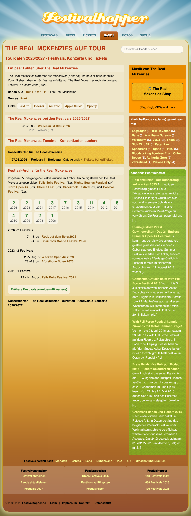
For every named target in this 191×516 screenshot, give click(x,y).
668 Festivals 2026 (157, 482)
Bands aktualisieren (34, 482)
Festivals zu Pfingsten (95, 482)
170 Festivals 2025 (157, 488)
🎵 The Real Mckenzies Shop (157, 91)
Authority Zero (157, 157)
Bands (109, 35)
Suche (145, 35)
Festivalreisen (95, 488)
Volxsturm (139, 139)
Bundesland (104, 461)
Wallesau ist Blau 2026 (54, 126)
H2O (170, 148)
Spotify (92, 106)
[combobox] (152, 49)
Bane (135, 135)
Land (88, 461)
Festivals (49, 35)
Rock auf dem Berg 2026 (59, 236)
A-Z (129, 461)
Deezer (39, 106)
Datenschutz (103, 503)
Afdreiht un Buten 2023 (58, 261)
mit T (29, 91)
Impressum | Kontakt (76, 503)
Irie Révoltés (161, 130)
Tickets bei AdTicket (98, 159)
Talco (171, 139)
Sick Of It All (140, 144)
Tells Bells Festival (52, 182)
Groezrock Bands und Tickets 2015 (157, 411)
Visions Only (162, 162)
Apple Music (73, 106)
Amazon (54, 106)
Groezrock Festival (76, 187)
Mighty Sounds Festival (90, 182)
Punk (24, 98)
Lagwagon (139, 130)
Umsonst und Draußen (151, 461)
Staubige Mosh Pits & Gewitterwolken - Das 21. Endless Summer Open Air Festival (156, 232)
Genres (76, 461)
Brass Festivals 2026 (95, 476)
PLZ (119, 461)
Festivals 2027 (33, 488)
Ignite (157, 148)
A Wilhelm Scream (158, 135)
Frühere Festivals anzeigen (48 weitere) (39, 289)
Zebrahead (139, 162)
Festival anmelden (34, 476)
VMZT (156, 139)
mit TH (41, 91)
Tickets (89, 35)
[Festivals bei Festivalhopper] (95, 15)
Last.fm (24, 106)
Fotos (127, 35)
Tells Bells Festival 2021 (59, 277)
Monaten (61, 461)
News (70, 35)
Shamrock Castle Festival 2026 (64, 241)
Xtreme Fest (45, 187)
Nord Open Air (18, 187)
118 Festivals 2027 (157, 476)
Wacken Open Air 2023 (58, 257)
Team (53, 503)
